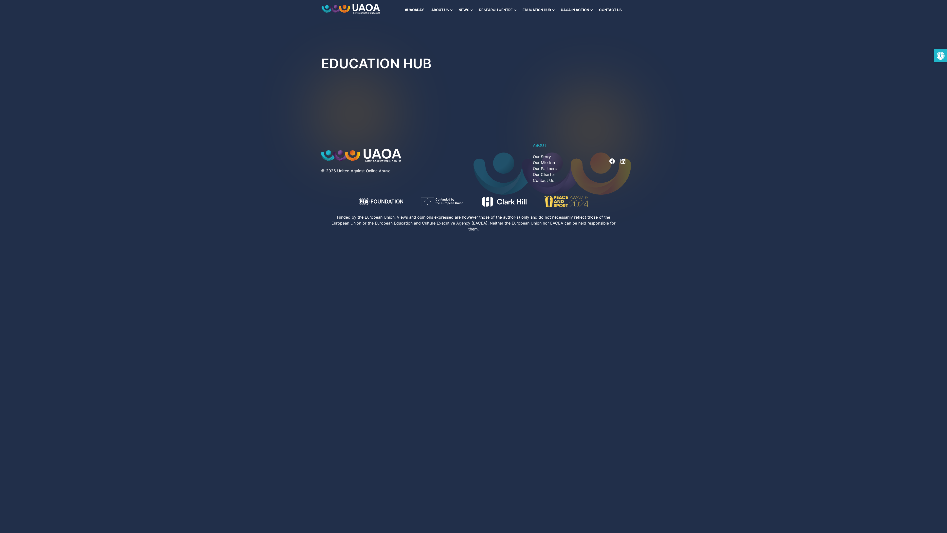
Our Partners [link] (545, 168)
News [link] (464, 10)
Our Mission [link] (544, 162)
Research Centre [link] (496, 10)
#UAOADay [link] (414, 10)
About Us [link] (440, 10)
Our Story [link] (542, 156)
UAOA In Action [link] (575, 10)
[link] (940, 55)
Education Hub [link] (537, 10)
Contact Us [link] (610, 10)
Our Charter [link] (544, 174)
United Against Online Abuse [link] (363, 170)
